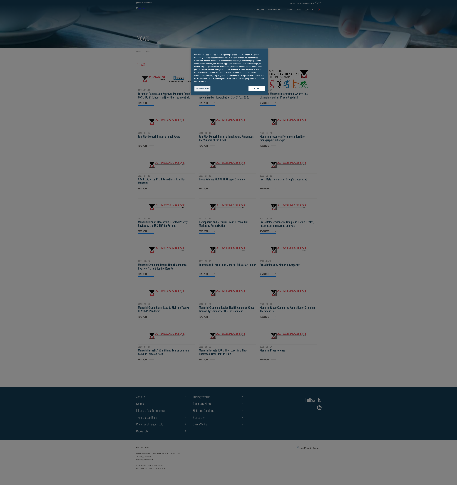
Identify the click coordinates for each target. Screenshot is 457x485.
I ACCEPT (256, 88)
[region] (229, 71)
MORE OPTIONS (202, 88)
